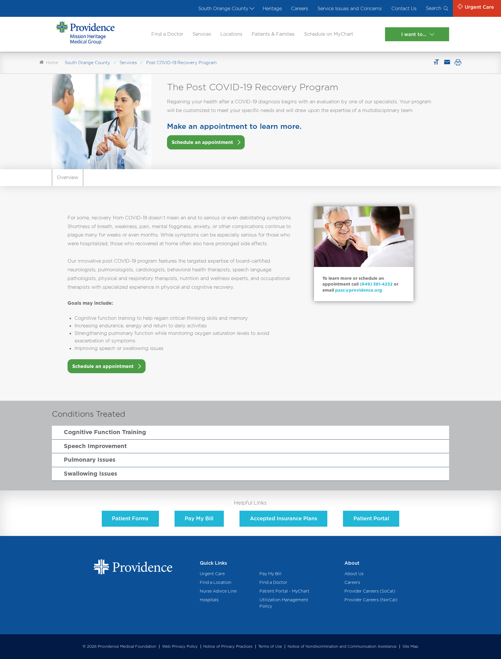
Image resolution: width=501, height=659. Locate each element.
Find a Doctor (167, 34)
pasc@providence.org (358, 290)
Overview (67, 177)
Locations (231, 34)
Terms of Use (270, 646)
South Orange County (223, 8)
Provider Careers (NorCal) (370, 599)
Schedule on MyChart (328, 34)
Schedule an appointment (202, 142)
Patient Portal (371, 518)
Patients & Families (273, 34)
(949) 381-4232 (376, 283)
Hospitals (209, 599)
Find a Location (215, 582)
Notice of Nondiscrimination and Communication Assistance (342, 646)
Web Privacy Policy (180, 646)
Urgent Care (212, 573)
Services (202, 34)
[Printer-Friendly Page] (458, 62)
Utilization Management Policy (283, 603)
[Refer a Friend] (447, 62)
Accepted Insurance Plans (283, 518)
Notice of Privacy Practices (228, 646)
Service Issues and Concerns (349, 8)
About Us (354, 573)
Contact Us (404, 8)
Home (52, 62)
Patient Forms (130, 518)
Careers (299, 8)
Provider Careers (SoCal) (369, 590)
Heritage (272, 8)
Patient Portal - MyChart (284, 590)
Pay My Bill (199, 518)
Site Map (410, 646)
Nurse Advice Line (218, 590)
